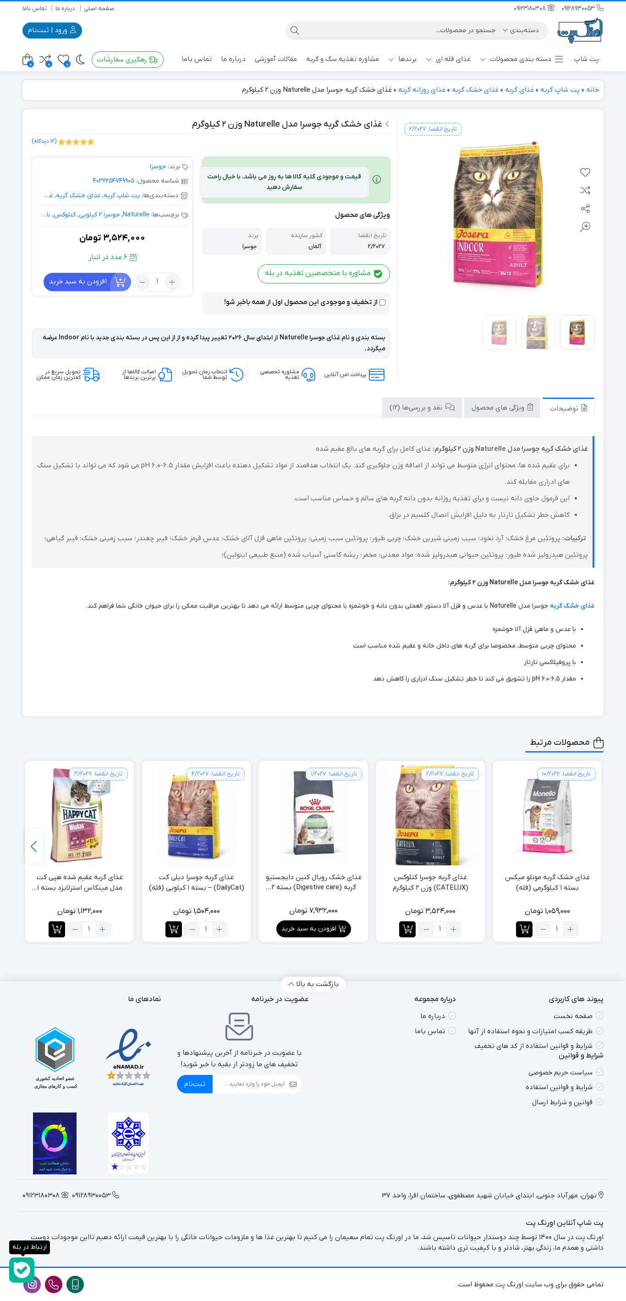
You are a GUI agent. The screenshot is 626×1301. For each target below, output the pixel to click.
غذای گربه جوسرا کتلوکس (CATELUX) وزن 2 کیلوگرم (430, 882)
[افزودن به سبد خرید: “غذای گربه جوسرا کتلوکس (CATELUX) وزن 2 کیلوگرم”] (407, 929)
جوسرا (158, 166)
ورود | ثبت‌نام (48, 30)
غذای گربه (519, 89)
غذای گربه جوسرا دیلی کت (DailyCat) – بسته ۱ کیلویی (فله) (196, 882)
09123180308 (531, 8)
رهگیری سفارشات (123, 59)
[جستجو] (295, 31)
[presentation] (34, 846)
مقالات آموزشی (276, 59)
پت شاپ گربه (560, 89)
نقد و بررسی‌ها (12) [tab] (417, 408)
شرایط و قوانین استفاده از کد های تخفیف (533, 1046)
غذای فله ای (452, 59)
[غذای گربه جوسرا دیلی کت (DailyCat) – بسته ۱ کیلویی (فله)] (196, 815)
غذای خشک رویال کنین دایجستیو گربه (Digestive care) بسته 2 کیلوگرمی (314, 883)
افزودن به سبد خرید (78, 281)
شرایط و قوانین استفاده (559, 1087)
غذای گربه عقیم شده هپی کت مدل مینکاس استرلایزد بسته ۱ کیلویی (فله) (80, 883)
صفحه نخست (573, 1016)
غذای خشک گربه (475, 89)
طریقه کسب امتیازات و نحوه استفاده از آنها (530, 1031)
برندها (406, 59)
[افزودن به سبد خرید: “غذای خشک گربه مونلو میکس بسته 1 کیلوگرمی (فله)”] (524, 929)
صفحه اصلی (99, 8)
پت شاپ (586, 59)
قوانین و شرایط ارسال (562, 1102)
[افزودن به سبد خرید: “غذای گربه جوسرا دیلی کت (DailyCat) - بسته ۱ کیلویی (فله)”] (173, 929)
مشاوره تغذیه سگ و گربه (342, 59)
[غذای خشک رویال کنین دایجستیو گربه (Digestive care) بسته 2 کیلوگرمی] (313, 815)
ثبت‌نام (194, 1084)
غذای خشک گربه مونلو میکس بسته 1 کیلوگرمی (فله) (547, 882)
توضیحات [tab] (565, 409)
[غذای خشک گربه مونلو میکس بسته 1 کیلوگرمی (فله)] (547, 815)
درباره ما (65, 8)
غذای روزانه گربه (421, 89)
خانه (592, 89)
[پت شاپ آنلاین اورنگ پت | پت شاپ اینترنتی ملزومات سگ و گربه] (580, 30)
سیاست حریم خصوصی (560, 1072)
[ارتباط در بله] (21, 1270)
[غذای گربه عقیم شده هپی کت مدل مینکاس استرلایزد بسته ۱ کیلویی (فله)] (79, 815)
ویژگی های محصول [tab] (499, 408)
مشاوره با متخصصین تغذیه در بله (319, 273)
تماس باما (34, 8)
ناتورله (41, 214)
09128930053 (579, 8)
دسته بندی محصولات (519, 59)
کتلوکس (65, 214)
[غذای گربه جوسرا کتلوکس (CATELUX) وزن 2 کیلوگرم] (430, 815)
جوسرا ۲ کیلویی (99, 214)
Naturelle (136, 214)
